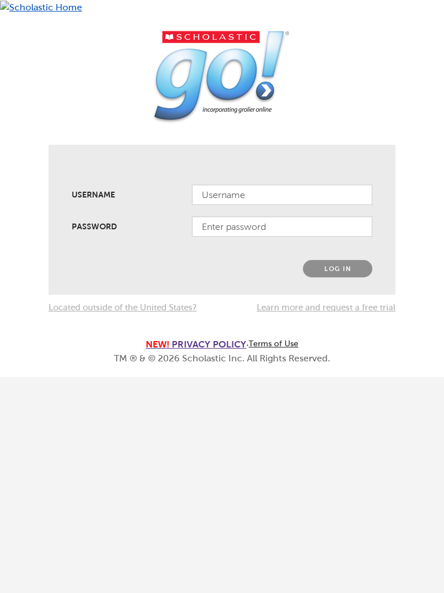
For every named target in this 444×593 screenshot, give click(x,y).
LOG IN (337, 268)
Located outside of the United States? (123, 307)
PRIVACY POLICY (196, 344)
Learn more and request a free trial (326, 307)
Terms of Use (273, 343)
